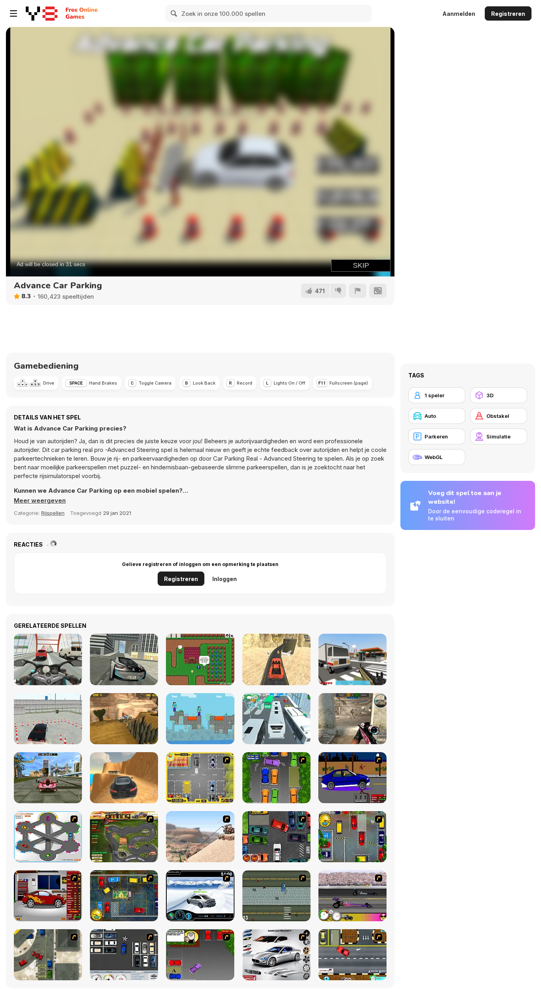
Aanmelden (458, 13)
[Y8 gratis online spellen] (41, 13)
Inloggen (224, 578)
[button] (40, 500)
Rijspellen (53, 513)
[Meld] (357, 291)
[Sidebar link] (13, 13)
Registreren (508, 13)
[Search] (174, 13)
